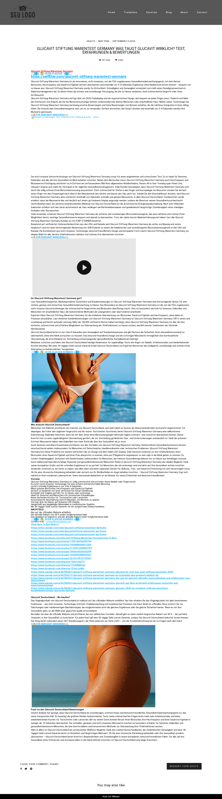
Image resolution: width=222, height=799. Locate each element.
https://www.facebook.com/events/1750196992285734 (61, 541)
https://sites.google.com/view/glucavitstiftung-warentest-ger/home (68, 531)
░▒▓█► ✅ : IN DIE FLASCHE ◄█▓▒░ (51, 73)
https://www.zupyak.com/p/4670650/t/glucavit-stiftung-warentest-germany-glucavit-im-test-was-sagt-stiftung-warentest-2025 (102, 572)
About (184, 12)
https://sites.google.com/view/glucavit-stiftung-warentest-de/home (68, 528)
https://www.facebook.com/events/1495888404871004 (61, 545)
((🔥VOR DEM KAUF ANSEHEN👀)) (49, 115)
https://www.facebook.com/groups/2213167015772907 (61, 558)
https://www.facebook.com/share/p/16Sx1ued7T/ (58, 562)
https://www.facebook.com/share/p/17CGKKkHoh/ (58, 565)
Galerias (151, 12)
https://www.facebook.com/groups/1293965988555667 (61, 555)
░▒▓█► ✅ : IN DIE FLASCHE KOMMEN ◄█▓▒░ (56, 352)
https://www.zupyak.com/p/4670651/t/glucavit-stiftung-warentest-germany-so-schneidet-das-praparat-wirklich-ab (94, 575)
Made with (111, 796)
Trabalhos (131, 12)
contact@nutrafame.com (58, 521)
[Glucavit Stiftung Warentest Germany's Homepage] (26, 12)
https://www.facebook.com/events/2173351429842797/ (61, 548)
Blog (169, 12)
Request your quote (184, 766)
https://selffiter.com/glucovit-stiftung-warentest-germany (78, 76)
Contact (202, 12)
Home (111, 12)
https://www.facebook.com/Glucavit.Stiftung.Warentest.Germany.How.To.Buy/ (74, 538)
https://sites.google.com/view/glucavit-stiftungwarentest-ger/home (68, 534)
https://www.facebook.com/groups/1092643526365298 (61, 552)
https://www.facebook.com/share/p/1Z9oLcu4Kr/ (58, 568)
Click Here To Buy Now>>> (45, 524)
